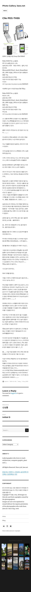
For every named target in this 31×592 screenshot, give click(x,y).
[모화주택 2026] (4, 550)
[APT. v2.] (9, 563)
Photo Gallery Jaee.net (13, 6)
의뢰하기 (11, 472)
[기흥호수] (9, 550)
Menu (5, 10)
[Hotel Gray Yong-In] (15, 550)
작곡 (15, 474)
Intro (4, 516)
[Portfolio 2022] (4, 563)
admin (6, 381)
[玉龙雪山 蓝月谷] (21, 550)
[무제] (27, 563)
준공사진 (5, 472)
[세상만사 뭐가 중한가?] (15, 563)
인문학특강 (10, 474)
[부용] (27, 550)
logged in (14, 393)
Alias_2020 (25, 381)
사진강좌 (17, 472)
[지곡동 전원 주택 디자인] (21, 563)
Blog (3, 520)
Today (19, 381)
